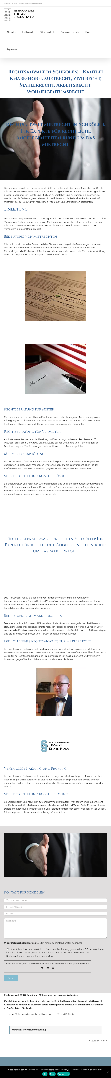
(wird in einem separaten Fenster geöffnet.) (44, 943)
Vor (103, 1040)
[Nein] (107, 1072)
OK (45, 1074)
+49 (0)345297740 (10, 3)
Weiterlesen (63, 1074)
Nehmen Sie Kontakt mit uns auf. (29, 1029)
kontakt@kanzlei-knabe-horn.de (30, 3)
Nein (52, 1074)
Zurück (95, 1040)
